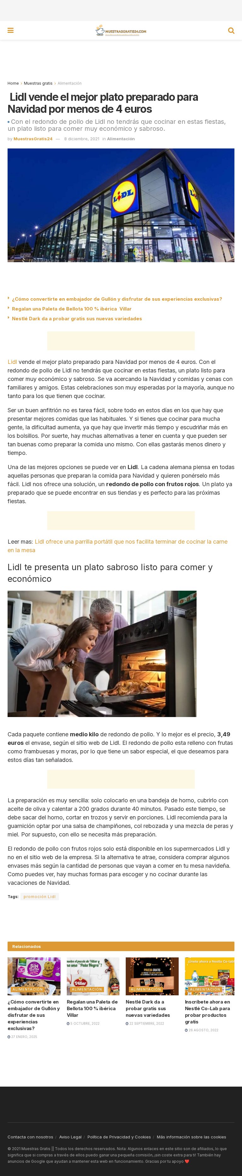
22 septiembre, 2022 (146, 1023)
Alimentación (70, 83)
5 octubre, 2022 (85, 1023)
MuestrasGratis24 (33, 138)
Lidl (12, 362)
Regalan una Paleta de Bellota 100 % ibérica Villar (72, 309)
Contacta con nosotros (30, 1136)
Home (13, 83)
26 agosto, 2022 (203, 1030)
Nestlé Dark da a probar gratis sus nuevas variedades (77, 319)
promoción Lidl (40, 896)
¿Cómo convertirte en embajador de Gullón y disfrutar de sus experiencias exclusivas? (117, 299)
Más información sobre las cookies (191, 1136)
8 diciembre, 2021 (81, 138)
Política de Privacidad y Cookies (119, 1136)
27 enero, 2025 (23, 1037)
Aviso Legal (70, 1136)
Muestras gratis (38, 83)
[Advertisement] (121, 9)
